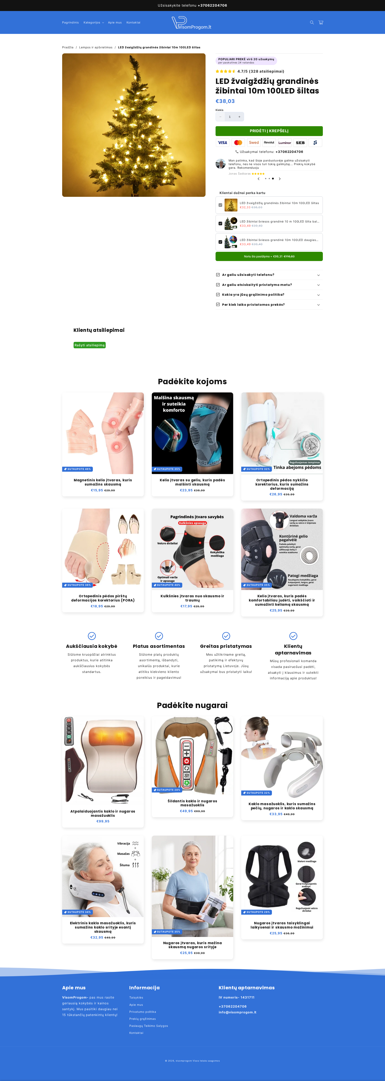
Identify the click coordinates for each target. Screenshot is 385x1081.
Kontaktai (136, 1032)
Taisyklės (136, 997)
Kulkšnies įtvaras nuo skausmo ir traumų (192, 598)
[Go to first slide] (280, 179)
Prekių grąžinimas (142, 1018)
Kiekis (219, 110)
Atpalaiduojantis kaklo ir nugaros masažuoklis (102, 813)
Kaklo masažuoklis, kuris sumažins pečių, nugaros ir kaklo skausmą (282, 806)
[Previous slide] (259, 179)
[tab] (265, 178)
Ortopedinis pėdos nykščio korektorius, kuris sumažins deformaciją (282, 484)
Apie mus (136, 1004)
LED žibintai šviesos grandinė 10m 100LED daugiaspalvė (280, 240)
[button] (93, 22)
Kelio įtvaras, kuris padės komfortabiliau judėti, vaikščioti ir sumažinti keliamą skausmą (282, 600)
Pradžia (68, 47)
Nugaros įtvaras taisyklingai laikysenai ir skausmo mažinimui (282, 925)
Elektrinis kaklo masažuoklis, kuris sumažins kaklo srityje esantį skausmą (103, 927)
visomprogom (184, 1060)
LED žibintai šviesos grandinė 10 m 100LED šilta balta (280, 221)
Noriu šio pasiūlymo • (269, 256)
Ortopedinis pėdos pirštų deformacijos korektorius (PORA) (103, 598)
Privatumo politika (142, 1011)
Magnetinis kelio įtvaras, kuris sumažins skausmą (103, 482)
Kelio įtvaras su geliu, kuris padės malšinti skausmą (192, 482)
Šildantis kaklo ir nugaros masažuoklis (192, 803)
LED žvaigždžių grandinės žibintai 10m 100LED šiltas (279, 203)
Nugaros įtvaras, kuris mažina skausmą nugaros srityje (192, 945)
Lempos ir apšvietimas (95, 47)
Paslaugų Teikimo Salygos (148, 1025)
